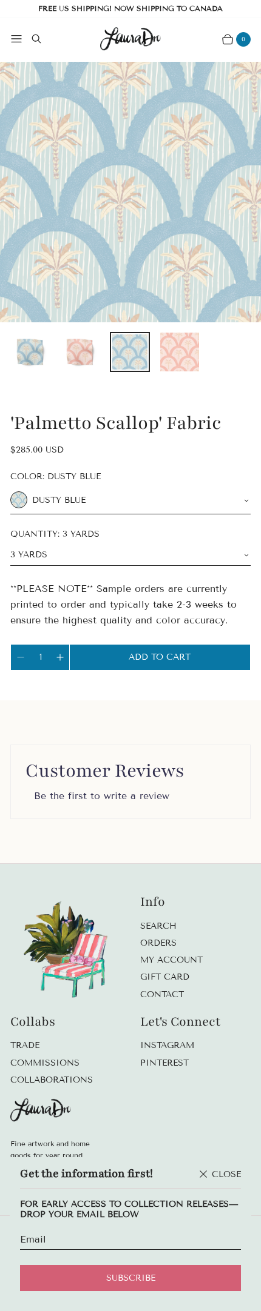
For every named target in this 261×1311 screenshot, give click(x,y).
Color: (55, 476)
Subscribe (130, 1278)
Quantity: (55, 534)
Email (33, 1239)
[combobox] (130, 500)
